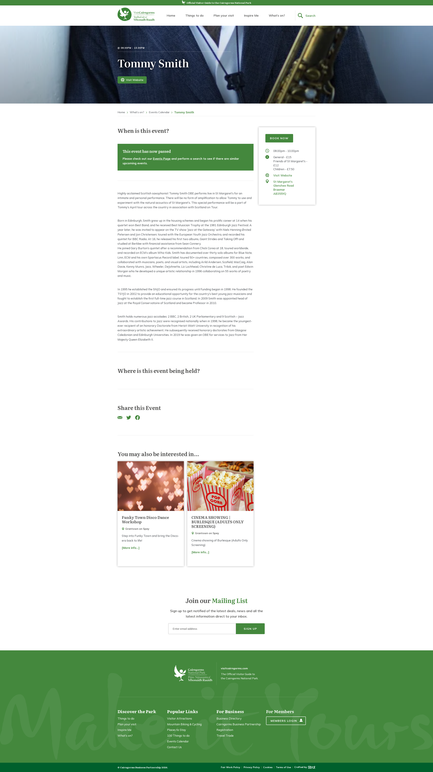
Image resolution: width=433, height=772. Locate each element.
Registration (224, 730)
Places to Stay (176, 730)
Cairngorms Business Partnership (238, 724)
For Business (230, 711)
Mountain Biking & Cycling (184, 724)
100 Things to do (178, 735)
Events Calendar (159, 112)
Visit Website (134, 80)
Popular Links (182, 711)
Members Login (284, 720)
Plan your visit (224, 15)
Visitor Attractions (179, 718)
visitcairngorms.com (234, 668)
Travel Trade (225, 735)
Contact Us (174, 747)
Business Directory (229, 718)
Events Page (161, 158)
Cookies (267, 767)
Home (171, 15)
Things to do (194, 15)
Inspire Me (251, 15)
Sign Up (250, 628)
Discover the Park (137, 711)
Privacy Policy (252, 767)
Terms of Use (283, 767)
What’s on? (277, 15)
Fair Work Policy (230, 767)
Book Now (279, 138)
